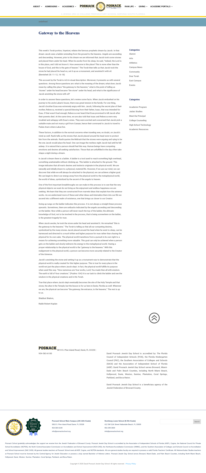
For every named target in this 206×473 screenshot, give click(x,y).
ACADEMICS (68, 6)
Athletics (133, 63)
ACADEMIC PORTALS (160, 6)
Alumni (132, 54)
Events (132, 85)
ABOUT (36, 6)
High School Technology (140, 125)
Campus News (135, 67)
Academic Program (138, 107)
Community (134, 72)
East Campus (135, 80)
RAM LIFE (129, 6)
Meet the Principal (137, 116)
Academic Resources (138, 129)
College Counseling (138, 120)
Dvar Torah (134, 76)
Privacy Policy (131, 464)
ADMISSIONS (51, 6)
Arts (131, 58)
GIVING (142, 6)
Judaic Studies (135, 111)
